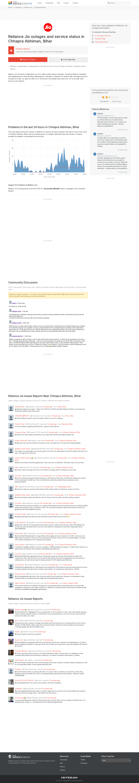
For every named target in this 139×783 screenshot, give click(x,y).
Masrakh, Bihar (67, 424)
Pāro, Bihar (69, 416)
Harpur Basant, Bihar (70, 583)
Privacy (66, 3)
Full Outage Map (69, 59)
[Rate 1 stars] (103, 97)
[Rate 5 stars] (117, 97)
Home (39, 3)
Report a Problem (29, 59)
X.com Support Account (103, 36)
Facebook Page (100, 39)
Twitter (83, 760)
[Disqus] (48, 323)
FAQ (58, 3)
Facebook (84, 763)
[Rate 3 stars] (110, 97)
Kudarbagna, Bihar (64, 487)
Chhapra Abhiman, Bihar (71, 432)
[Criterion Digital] (69, 777)
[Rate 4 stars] (114, 97)
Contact (75, 3)
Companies (49, 3)
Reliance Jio (28, 7)
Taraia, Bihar (61, 407)
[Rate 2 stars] (107, 97)
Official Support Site (101, 42)
